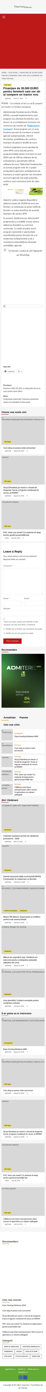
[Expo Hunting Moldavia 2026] (7, 732)
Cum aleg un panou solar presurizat (16, 1311)
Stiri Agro (7, 85)
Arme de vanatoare (10, 910)
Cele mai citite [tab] (11, 724)
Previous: (21, 388)
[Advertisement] (23, 44)
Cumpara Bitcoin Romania (13, 1261)
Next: (21, 399)
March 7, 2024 (18, 98)
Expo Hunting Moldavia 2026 (26, 736)
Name (6, 598)
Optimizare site (8, 1272)
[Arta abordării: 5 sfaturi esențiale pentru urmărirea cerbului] (23, 983)
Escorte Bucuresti (9, 1269)
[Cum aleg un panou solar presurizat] (23, 430)
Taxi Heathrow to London (12, 1276)
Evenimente (19, 733)
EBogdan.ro (23, 1372)
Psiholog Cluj (7, 1283)
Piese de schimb (31, 1351)
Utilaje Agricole (21, 1356)
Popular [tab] (23, 717)
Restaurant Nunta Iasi (11, 1247)
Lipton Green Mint (10, 1287)
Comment (8, 566)
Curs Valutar (7, 1258)
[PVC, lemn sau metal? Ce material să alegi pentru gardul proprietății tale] (23, 515)
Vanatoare (7, 830)
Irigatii (19, 1351)
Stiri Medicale (8, 1251)
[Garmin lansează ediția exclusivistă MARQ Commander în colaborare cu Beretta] (23, 859)
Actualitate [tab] (9, 717)
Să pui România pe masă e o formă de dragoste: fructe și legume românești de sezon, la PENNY (21, 1317)
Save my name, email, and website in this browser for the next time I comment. (21, 623)
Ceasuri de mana (9, 1294)
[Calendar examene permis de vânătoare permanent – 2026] (23, 818)
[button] (4, 17)
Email (27, 598)
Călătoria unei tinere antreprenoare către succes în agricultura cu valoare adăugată (22, 1333)
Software (6, 1290)
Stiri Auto (6, 1254)
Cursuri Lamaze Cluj (10, 1280)
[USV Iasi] (23, 681)
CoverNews (35, 1385)
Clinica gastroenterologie (12, 1265)
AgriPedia (8, 98)
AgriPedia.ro (10, 1369)
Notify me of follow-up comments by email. (24, 629)
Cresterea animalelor (31, 1346)
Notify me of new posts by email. (19, 633)
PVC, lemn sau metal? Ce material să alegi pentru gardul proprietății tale (25, 777)
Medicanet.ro (33, 1369)
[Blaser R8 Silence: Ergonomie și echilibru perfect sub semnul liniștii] (23, 899)
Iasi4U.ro (21, 1369)
